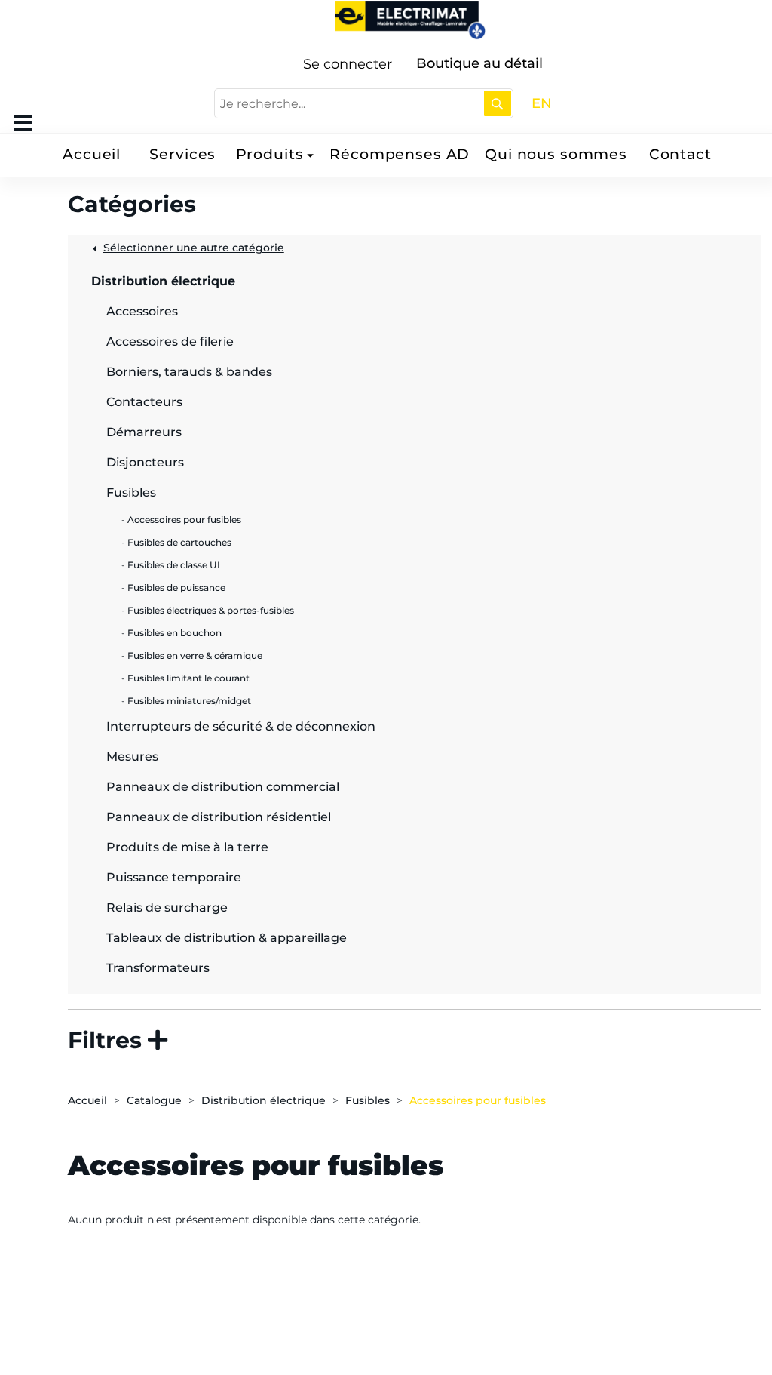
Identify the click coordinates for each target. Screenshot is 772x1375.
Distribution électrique (263, 1100)
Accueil (92, 154)
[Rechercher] (497, 103)
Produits (270, 154)
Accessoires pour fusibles (477, 1100)
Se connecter (347, 64)
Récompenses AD (399, 154)
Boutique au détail (479, 63)
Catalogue (154, 1100)
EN (542, 103)
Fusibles (367, 1100)
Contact (680, 154)
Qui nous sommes (556, 154)
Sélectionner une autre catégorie (193, 247)
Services (182, 154)
